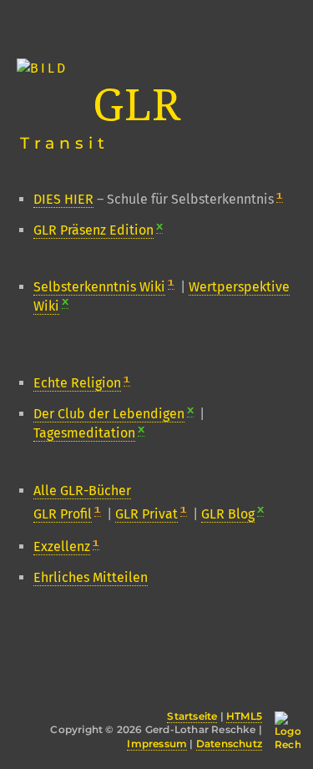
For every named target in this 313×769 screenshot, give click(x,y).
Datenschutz (229, 743)
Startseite (192, 716)
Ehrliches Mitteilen (90, 577)
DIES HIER (63, 199)
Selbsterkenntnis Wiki (99, 287)
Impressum (157, 743)
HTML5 (244, 716)
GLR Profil (62, 514)
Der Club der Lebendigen (108, 414)
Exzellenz (61, 546)
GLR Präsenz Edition (93, 230)
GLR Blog (228, 514)
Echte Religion (77, 383)
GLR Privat (146, 514)
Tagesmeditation (84, 433)
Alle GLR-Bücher (82, 490)
